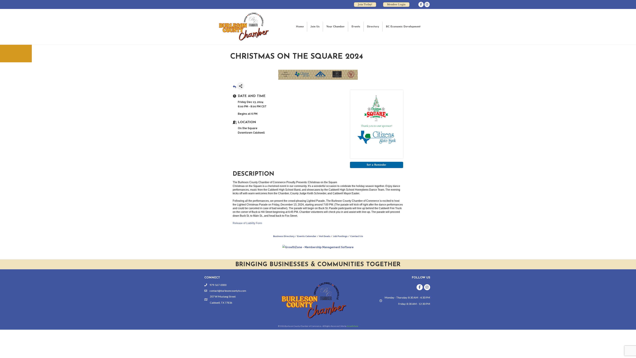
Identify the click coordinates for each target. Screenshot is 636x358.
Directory (373, 26)
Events (355, 26)
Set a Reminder (376, 165)
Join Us (315, 26)
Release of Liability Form (247, 223)
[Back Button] (234, 87)
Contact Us (356, 236)
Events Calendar (306, 236)
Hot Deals (324, 236)
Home (300, 26)
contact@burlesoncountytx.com (228, 290)
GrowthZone (352, 326)
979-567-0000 (218, 284)
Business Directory (283, 236)
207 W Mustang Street (223, 296)
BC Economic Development (403, 26)
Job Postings (340, 236)
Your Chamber (335, 26)
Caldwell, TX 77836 (221, 302)
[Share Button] (240, 86)
